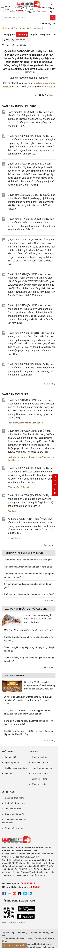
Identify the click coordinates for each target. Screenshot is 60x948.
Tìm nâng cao (48, 23)
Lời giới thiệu (11, 757)
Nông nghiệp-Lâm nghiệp (31, 423)
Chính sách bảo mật (14, 814)
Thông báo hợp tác (14, 828)
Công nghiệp (13, 487)
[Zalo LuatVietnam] (9, 894)
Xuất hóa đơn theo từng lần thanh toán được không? (29, 594)
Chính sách (26, 487)
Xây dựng (12, 511)
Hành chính (13, 423)
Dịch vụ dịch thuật (40, 773)
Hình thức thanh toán (15, 803)
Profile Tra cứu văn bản (16, 768)
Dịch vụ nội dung (39, 779)
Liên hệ (8, 773)
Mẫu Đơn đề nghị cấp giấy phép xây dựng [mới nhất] (29, 630)
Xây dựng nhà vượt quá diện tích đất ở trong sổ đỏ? (28, 566)
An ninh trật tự (14, 538)
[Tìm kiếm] (52, 17)
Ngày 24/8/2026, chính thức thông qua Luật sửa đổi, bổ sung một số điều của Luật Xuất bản (39, 685)
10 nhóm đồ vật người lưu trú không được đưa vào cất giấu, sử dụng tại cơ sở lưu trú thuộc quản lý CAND (28, 700)
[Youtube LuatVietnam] (14, 894)
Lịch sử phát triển (13, 762)
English (44, 7)
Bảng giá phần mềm (14, 798)
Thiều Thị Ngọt (46, 95)
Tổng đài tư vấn (39, 784)
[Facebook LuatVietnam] (4, 894)
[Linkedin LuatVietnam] (30, 894)
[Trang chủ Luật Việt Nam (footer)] (28, 840)
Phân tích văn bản (40, 762)
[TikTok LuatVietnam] (20, 894)
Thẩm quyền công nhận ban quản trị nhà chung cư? (28, 559)
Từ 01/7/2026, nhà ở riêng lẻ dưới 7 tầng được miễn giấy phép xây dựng (37, 618)
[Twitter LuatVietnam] (25, 894)
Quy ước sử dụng (13, 808)
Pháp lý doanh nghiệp (42, 768)
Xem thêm (49, 384)
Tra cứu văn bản (39, 757)
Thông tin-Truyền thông (30, 457)
